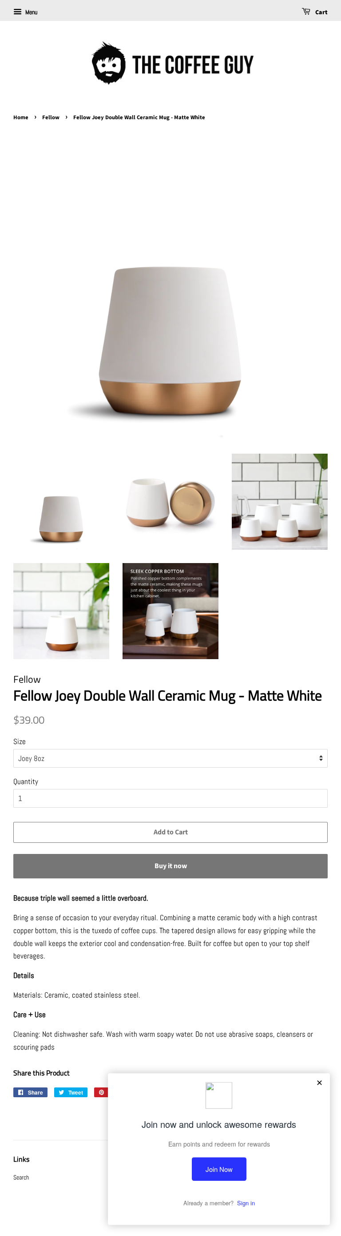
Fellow (50, 117)
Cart (321, 12)
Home (20, 117)
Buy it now (171, 866)
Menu (30, 12)
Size (19, 741)
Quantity (25, 781)
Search (21, 1177)
